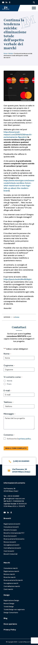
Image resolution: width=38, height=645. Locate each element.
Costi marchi (8, 589)
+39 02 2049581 (13, 496)
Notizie (11, 53)
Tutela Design (9, 607)
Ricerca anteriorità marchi (13, 580)
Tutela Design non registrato (14, 610)
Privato (9, 384)
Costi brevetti (9, 551)
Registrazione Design (11, 600)
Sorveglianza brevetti (11, 545)
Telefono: (8, 402)
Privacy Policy (10, 629)
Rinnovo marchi (9, 574)
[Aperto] (34, 8)
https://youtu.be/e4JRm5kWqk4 (17, 279)
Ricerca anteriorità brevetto (14, 539)
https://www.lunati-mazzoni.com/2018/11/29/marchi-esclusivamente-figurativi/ (18, 134)
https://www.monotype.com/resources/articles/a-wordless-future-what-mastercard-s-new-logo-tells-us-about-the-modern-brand (19, 185)
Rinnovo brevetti (10, 542)
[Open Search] (34, 2)
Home (5, 53)
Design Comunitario (11, 613)
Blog (5, 618)
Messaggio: (9, 413)
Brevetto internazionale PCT (14, 533)
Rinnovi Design (9, 604)
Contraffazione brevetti (12, 548)
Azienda (9, 381)
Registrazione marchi (11, 571)
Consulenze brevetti (11, 527)
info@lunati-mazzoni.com (15, 499)
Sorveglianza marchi (11, 583)
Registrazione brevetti (12, 524)
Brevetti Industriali (10, 554)
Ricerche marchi (10, 577)
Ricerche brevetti (10, 536)
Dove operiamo (10, 624)
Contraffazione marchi (12, 586)
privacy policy (25, 439)
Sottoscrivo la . (19, 439)
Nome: (7, 353)
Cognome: (9, 365)
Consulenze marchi (11, 568)
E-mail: (7, 390)
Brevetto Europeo (10, 530)
